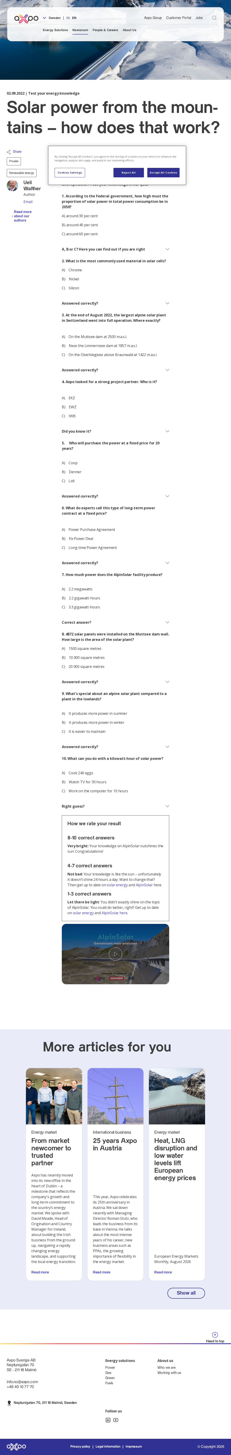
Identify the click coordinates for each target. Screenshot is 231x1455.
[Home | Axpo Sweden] (28, 19)
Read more (40, 1272)
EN (74, 18)
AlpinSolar (144, 884)
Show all (186, 1293)
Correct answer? (76, 622)
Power (110, 1367)
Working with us (169, 1373)
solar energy (117, 884)
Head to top (215, 1341)
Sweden (54, 18)
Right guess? (73, 806)
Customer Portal (178, 18)
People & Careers (105, 30)
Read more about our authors (23, 216)
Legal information (108, 1446)
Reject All (129, 172)
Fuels (109, 1383)
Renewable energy (21, 173)
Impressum (134, 1446)
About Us (129, 30)
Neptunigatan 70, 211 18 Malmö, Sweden (45, 1403)
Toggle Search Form (214, 17)
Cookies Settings (70, 172)
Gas (108, 1373)
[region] (117, 165)
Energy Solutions (55, 30)
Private (13, 161)
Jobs (199, 18)
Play (115, 954)
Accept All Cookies (163, 172)
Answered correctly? (80, 303)
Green (110, 1378)
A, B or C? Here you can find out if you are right (103, 249)
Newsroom (80, 30)
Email (27, 201)
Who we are (166, 1367)
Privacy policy (80, 1446)
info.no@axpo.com (22, 1382)
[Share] (9, 152)
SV (68, 18)
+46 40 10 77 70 (20, 1387)
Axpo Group (153, 18)
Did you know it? (76, 431)
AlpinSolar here (114, 912)
